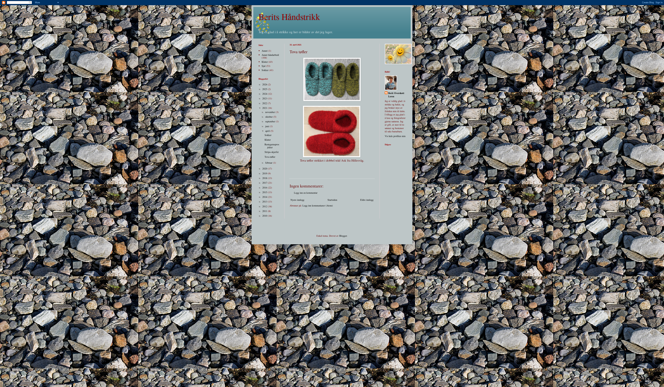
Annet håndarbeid (270, 54)
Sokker (265, 70)
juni (267, 126)
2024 (265, 93)
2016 (265, 187)
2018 (265, 178)
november (270, 112)
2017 (265, 182)
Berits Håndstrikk (289, 16)
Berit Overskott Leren (396, 94)
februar (269, 162)
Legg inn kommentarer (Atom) (317, 205)
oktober (269, 116)
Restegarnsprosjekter (272, 146)
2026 (265, 84)
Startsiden (332, 199)
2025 (265, 89)
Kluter (265, 61)
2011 (265, 211)
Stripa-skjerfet (272, 152)
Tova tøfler (270, 156)
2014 (265, 197)
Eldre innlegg (367, 199)
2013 (265, 201)
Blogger (343, 235)
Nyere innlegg (297, 199)
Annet (265, 50)
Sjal (263, 66)
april (267, 131)
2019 (265, 173)
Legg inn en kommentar (305, 192)
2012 (265, 206)
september (270, 121)
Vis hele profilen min (395, 136)
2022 (265, 103)
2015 (265, 192)
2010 (265, 215)
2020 (265, 168)
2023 (265, 98)
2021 (265, 108)
